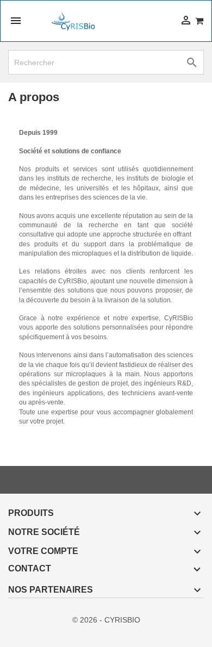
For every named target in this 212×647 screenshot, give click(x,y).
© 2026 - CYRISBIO (106, 619)
